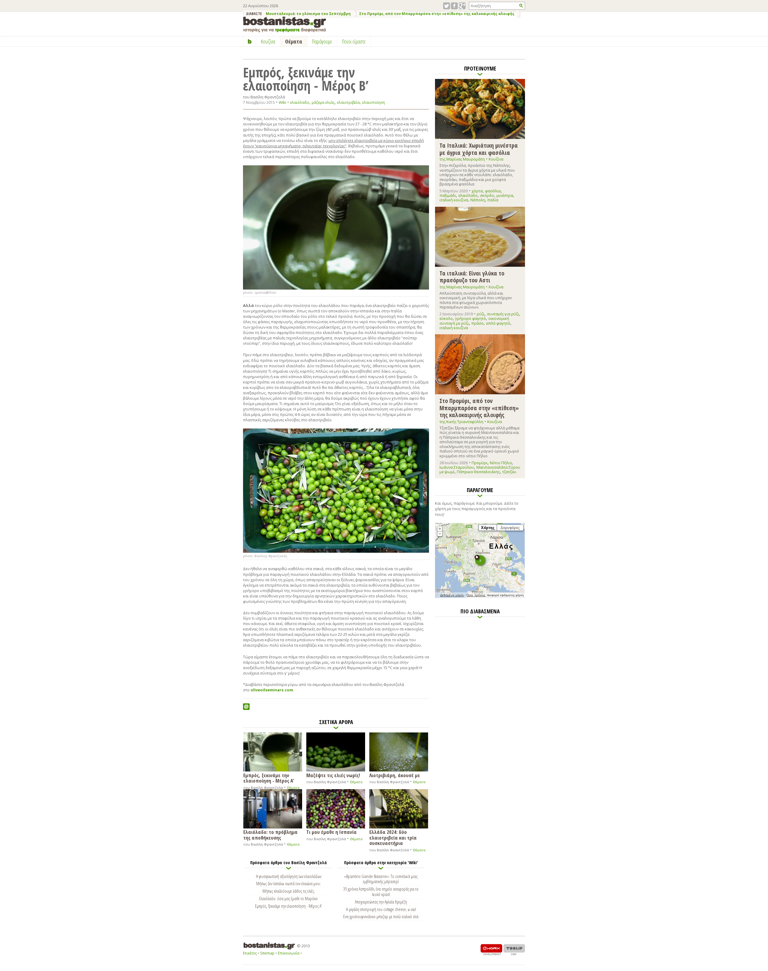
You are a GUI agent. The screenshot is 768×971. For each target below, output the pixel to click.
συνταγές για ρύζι (503, 314)
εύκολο (446, 318)
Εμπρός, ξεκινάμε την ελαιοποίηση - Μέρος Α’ (268, 778)
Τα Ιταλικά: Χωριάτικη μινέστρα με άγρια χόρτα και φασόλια (479, 148)
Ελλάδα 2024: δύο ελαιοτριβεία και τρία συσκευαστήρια (393, 837)
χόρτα (477, 191)
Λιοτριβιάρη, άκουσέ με (394, 775)
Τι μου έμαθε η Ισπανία (331, 831)
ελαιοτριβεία (348, 102)
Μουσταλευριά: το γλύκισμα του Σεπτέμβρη (308, 13)
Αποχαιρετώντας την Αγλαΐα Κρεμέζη (381, 902)
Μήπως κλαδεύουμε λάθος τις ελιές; (288, 891)
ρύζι (480, 314)
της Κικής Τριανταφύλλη (461, 421)
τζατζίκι (509, 471)
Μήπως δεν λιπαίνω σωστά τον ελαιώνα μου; (288, 883)
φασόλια (493, 191)
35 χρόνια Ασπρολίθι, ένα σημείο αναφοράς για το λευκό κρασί (380, 891)
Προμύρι (480, 462)
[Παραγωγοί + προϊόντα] (480, 597)
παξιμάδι (448, 195)
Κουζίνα (496, 159)
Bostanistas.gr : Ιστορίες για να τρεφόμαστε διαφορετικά (284, 24)
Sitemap (267, 953)
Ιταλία (493, 200)
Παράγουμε (322, 41)
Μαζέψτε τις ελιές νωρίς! (333, 775)
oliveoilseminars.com (271, 690)
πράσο (477, 323)
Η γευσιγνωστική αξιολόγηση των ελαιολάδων (288, 876)
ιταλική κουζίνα (454, 200)
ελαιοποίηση (373, 102)
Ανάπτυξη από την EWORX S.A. (491, 949)
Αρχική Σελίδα (249, 41)
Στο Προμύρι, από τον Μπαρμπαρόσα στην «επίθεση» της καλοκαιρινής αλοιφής (436, 13)
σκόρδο (487, 195)
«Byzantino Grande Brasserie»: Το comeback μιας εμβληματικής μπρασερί (381, 879)
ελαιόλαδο (299, 102)
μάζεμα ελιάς (323, 102)
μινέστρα (504, 195)
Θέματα (293, 787)
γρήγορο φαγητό (470, 318)
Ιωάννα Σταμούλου (457, 467)
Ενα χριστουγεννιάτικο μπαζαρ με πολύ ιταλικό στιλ (380, 916)
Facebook (454, 5)
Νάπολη (477, 200)
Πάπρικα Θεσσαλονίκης (478, 471)
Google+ (462, 5)
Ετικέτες (250, 953)
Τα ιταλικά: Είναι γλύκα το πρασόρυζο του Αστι (472, 276)
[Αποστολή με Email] (246, 706)
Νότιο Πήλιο (501, 462)
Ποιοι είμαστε (354, 41)
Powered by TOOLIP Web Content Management (514, 949)
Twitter (446, 5)
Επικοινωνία (288, 953)
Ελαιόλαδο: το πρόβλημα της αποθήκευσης (270, 834)
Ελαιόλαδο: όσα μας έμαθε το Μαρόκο (288, 898)
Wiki (282, 102)
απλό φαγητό (498, 323)
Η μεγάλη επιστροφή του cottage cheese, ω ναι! (381, 909)
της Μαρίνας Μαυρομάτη (462, 159)
